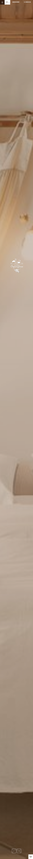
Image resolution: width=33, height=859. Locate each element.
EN (7, 2)
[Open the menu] (2, 2)
